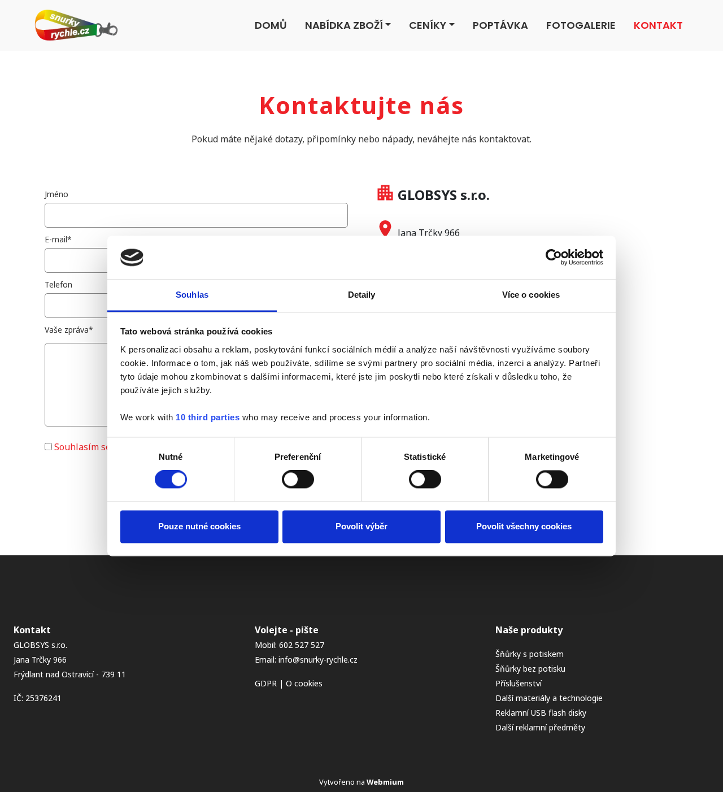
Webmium (385, 782)
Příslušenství (518, 683)
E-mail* (58, 239)
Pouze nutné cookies (199, 526)
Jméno (56, 194)
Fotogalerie (581, 25)
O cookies (304, 683)
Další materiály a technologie (549, 698)
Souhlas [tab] (192, 294)
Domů (271, 25)
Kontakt (658, 25)
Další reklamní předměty (540, 727)
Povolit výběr (361, 526)
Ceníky (427, 25)
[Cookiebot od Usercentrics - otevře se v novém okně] (553, 257)
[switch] (298, 480)
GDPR (266, 683)
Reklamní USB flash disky (540, 712)
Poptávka (500, 25)
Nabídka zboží (344, 25)
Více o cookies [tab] (531, 294)
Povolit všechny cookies (524, 526)
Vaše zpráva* (69, 329)
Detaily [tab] (362, 294)
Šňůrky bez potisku (530, 668)
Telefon (58, 284)
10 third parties (207, 417)
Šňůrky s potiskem (529, 654)
